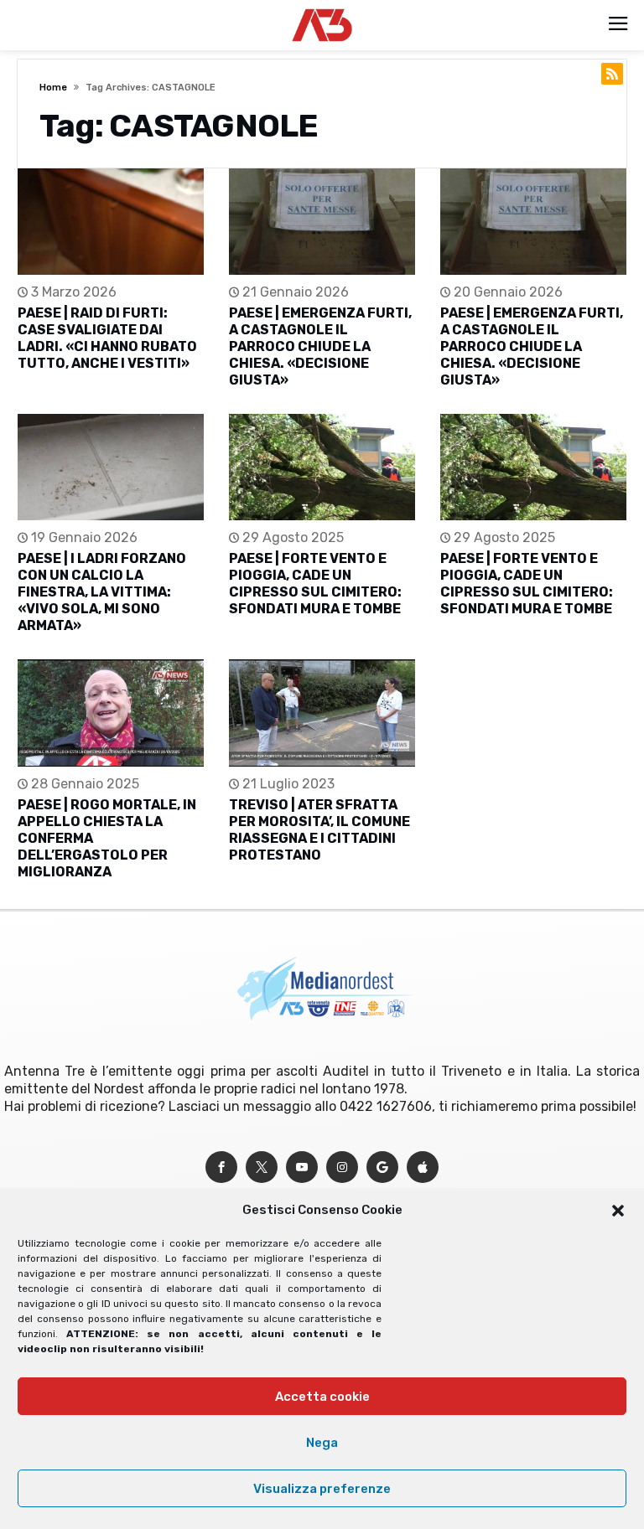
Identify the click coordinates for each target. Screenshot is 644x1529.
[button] (618, 1210)
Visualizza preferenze (322, 1488)
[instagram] (342, 1167)
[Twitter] (262, 1167)
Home (53, 87)
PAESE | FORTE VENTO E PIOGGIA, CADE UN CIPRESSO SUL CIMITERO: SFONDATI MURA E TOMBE (315, 583)
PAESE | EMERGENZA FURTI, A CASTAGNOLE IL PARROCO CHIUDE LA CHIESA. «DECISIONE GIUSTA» (320, 346)
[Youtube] (302, 1167)
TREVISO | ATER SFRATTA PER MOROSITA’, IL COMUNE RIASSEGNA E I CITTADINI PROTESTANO (319, 830)
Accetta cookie (322, 1396)
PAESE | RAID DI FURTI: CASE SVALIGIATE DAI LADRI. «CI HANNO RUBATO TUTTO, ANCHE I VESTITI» (107, 338)
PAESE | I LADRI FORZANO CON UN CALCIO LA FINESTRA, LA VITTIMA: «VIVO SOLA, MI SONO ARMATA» (102, 591)
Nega (322, 1442)
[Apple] (423, 1167)
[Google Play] (382, 1167)
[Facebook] (221, 1167)
